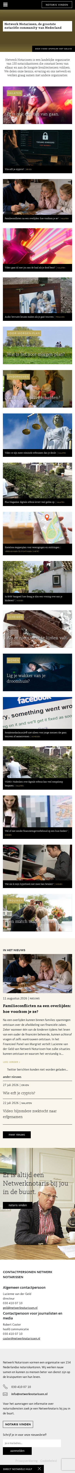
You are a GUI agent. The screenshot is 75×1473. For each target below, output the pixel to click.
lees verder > (11, 1062)
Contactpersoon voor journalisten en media (32, 1316)
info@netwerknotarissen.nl (29, 1394)
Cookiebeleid (48, 1461)
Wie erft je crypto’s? (19, 1093)
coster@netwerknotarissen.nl (21, 1338)
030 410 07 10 (21, 1387)
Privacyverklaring (26, 1461)
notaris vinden (57, 4)
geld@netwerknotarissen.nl (20, 1308)
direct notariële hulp (17, 1469)
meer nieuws (17, 1134)
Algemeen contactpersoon (24, 1288)
